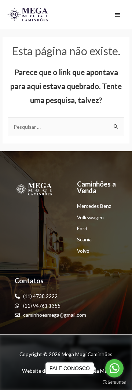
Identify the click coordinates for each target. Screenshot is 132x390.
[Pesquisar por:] (66, 127)
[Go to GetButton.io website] (114, 382)
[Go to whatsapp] (114, 368)
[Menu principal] (118, 14)
